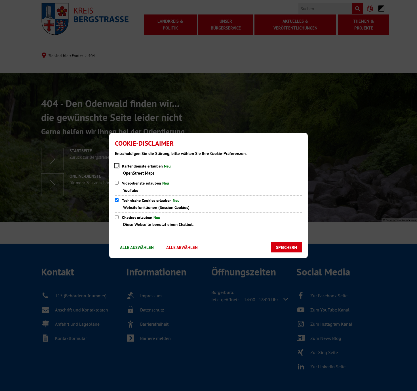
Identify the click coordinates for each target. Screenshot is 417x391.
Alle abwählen (182, 247)
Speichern (286, 247)
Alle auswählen (137, 247)
